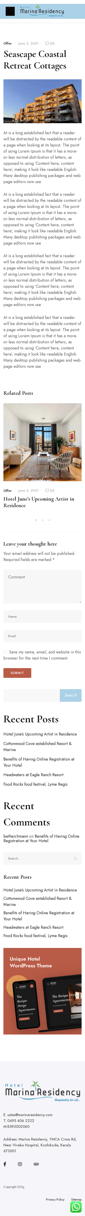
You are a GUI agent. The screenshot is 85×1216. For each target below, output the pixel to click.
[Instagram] (20, 1164)
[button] (36, 520)
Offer (7, 43)
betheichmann (15, 836)
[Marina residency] (42, 11)
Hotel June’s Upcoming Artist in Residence (40, 734)
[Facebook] (5, 1164)
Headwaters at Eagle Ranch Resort (33, 775)
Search (71, 695)
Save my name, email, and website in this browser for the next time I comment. (42, 655)
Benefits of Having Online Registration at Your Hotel (38, 762)
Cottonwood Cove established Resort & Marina (37, 747)
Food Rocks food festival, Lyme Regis (35, 784)
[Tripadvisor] (36, 1164)
